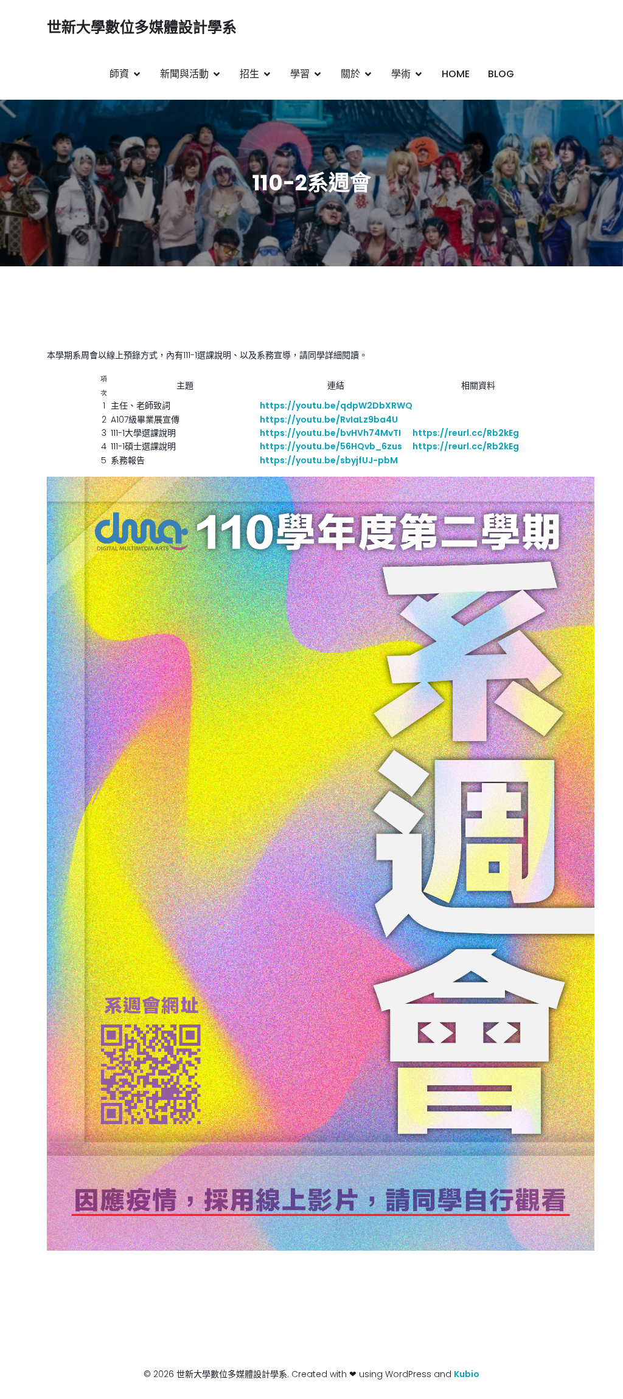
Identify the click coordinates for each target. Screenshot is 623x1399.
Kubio (466, 1374)
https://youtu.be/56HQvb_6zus (331, 446)
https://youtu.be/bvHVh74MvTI (330, 433)
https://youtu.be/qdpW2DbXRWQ (336, 405)
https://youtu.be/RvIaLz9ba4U (329, 419)
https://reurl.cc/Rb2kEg (465, 433)
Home (456, 74)
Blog (501, 74)
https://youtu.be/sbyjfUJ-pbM (330, 460)
